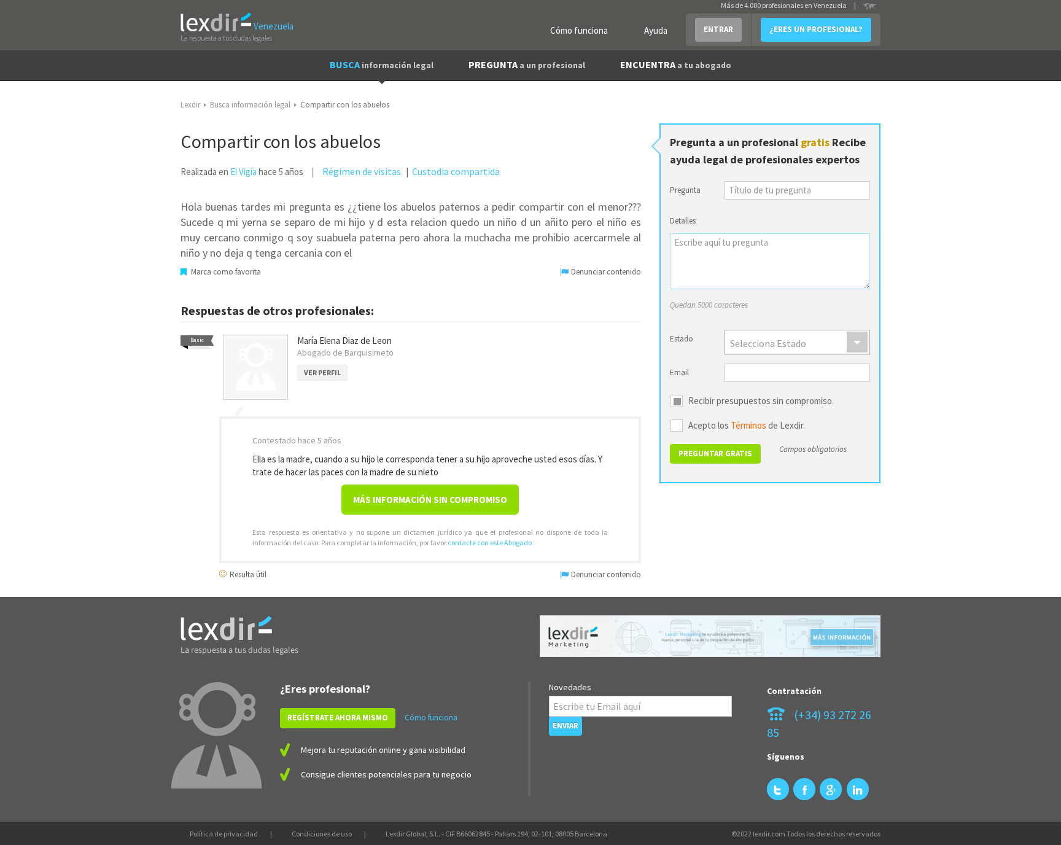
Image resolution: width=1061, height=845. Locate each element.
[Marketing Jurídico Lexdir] (710, 636)
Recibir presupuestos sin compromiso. (761, 401)
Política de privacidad (224, 833)
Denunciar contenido (605, 272)
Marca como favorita (225, 272)
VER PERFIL (322, 372)
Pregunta (685, 190)
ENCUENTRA (675, 64)
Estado (681, 338)
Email (679, 372)
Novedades (570, 687)
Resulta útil (247, 573)
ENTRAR (718, 29)
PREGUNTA (526, 64)
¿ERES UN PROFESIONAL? (816, 29)
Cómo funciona (579, 30)
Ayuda (655, 30)
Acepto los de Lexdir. (746, 425)
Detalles (683, 221)
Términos (748, 425)
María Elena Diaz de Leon (344, 340)
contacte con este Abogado (490, 542)
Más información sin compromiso (430, 499)
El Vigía (243, 171)
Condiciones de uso (322, 833)
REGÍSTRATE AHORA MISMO (337, 717)
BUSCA (381, 64)
